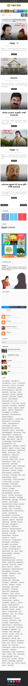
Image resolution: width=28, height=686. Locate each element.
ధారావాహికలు (4, 501)
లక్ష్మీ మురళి (18, 609)
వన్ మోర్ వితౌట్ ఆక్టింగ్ (6, 616)
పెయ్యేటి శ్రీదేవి (13, 522)
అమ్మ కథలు (4, 398)
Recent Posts (14, 307)
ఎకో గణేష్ (4, 423)
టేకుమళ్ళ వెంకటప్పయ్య (6, 477)
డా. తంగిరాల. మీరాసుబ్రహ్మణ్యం (18, 479)
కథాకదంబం (12, 430)
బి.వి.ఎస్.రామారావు (14, 544)
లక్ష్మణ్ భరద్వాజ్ (5, 609)
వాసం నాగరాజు (17, 618)
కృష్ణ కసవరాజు (5, 448)
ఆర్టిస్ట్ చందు (16, 407)
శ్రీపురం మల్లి (14, 638)
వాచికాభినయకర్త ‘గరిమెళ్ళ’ (7, 618)
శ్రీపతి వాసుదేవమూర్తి (6, 638)
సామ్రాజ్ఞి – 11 (14, 150)
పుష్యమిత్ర (21, 517)
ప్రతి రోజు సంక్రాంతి (5, 530)
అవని (15, 401)
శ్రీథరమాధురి (16, 636)
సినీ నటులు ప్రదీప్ (5, 180)
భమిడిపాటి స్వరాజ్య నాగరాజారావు (8, 560)
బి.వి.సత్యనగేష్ (13, 546)
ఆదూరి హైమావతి (13, 405)
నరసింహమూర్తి (21, 504)
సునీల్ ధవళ (4, 660)
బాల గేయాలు (13, 537)
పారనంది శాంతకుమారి (6, 515)
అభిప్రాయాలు (20, 396)
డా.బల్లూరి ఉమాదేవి (16, 486)
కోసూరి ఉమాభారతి (11, 452)
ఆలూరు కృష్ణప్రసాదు (6, 412)
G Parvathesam (21, 383)
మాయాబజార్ (21, 582)
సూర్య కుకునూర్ (20, 660)
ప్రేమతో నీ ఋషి (21, 530)
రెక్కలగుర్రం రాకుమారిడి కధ (13, 604)
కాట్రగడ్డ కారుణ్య (11, 436)
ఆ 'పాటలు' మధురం (15, 403)
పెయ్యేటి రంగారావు (5, 522)
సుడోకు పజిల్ (20, 658)
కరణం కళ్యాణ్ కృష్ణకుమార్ (7, 432)
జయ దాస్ (11, 468)
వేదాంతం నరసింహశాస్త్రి (18, 624)
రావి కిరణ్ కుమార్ (5, 602)
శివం (21, 633)
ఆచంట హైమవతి (5, 405)
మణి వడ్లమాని (5, 573)
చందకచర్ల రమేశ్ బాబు (6, 461)
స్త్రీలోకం (8, 663)
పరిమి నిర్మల (4, 513)
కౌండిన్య (18, 452)
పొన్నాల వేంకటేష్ (5, 524)
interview (13, 385)
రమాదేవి (11, 593)
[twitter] (13, 1)
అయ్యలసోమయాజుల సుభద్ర (7, 401)
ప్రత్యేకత (9, 371)
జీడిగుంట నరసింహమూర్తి (6, 472)
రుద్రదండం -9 (20, 602)
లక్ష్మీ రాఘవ (4, 611)
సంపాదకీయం (4, 645)
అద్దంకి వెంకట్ (12, 394)
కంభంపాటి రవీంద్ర (5, 430)
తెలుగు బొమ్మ (10, 495)
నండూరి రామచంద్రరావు (13, 501)
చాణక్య (18, 461)
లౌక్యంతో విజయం (5, 613)
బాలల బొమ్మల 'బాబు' (6, 539)
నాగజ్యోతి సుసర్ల (11, 506)
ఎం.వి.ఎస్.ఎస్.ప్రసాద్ (16, 421)
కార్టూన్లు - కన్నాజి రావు (11, 439)
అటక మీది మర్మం (5, 394)
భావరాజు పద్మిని (5, 564)
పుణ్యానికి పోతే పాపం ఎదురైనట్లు (13, 354)
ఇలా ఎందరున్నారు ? (15, 412)
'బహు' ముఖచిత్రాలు (6, 380)
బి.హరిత (19, 546)
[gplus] (14, 1)
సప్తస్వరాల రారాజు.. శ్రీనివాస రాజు (18, 647)
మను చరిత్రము (5, 575)
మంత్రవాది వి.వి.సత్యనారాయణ (17, 569)
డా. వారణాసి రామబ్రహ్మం (6, 481)
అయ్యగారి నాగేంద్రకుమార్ (13, 398)
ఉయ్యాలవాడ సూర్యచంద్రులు (7, 416)
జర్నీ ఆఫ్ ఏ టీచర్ (5, 470)
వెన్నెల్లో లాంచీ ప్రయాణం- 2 (7, 624)
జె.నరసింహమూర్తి (14, 474)
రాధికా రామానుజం (12, 598)
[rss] (16, 1)
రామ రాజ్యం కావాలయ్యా (6, 600)
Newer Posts (4, 205)
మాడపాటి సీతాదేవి (13, 582)
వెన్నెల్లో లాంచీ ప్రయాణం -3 (15, 622)
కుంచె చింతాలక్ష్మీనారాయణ (7, 443)
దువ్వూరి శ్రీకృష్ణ (20, 497)
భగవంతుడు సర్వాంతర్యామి (7, 553)
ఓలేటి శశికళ (14, 425)
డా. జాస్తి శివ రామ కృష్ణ (6, 479)
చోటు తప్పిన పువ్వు (21, 466)
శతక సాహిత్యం (5, 631)
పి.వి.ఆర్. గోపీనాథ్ (5, 517)
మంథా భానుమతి (16, 571)
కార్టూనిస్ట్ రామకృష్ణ (18, 436)
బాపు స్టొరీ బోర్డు (15, 535)
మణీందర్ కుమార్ (12, 573)
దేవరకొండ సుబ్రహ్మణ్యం (6, 499)
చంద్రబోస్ (14, 461)
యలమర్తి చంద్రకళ (14, 589)
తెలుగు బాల (4, 495)
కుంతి (14, 443)
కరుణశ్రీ (23, 432)
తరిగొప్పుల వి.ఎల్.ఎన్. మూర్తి (7, 490)
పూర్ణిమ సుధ (12, 519)
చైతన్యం (14, 466)
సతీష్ (10, 645)
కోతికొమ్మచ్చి (4, 452)
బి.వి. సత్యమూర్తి (5, 544)
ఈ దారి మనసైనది (5, 414)
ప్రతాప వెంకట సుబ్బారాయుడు (15, 528)
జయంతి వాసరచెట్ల (18, 468)
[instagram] (19, 682)
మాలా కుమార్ (4, 584)
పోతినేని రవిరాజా (15, 526)
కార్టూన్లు (3, 439)
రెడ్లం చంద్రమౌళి (5, 607)
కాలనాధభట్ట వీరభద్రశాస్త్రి (6, 441)
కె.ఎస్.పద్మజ (17, 448)
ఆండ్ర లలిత (23, 403)
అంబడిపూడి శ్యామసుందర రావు (8, 389)
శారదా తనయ (4, 633)
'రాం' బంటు (14, 383)
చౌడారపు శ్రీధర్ (5, 468)
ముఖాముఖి (18, 584)
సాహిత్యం (4, 654)
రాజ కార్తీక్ (21, 595)
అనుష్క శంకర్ (5, 396)
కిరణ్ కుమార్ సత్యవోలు (17, 441)
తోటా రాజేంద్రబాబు (18, 495)
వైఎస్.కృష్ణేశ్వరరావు (6, 629)
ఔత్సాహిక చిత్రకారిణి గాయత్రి (7, 427)
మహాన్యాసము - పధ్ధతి (6, 580)
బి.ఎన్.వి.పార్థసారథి (6, 542)
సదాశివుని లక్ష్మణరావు (6, 647)
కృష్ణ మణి (11, 448)
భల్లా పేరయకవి (19, 560)
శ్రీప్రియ (19, 638)
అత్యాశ (9, 365)
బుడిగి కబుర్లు (4, 548)
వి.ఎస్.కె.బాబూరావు (13, 620)
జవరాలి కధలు (13, 470)
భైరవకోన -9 (17, 566)
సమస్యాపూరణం (13, 649)
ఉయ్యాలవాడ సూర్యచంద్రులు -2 (8, 419)
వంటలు (11, 613)
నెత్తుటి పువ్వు (4, 508)
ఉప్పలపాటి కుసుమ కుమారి (16, 414)
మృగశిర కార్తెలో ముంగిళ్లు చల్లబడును (14, 349)
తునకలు (16, 490)
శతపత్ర (10, 631)
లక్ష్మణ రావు (21, 607)
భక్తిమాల (21, 551)
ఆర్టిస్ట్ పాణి (22, 407)
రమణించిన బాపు (5, 593)
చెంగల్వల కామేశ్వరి (5, 463)
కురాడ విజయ (22, 445)
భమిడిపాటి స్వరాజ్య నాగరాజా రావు (8, 557)
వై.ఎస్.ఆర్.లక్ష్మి (19, 627)
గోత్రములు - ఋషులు (14, 459)
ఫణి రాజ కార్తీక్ (12, 533)
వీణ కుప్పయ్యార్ (5, 622)
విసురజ (19, 620)
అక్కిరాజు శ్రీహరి (5, 392)
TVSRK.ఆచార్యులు (5, 385)
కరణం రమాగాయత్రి (17, 432)
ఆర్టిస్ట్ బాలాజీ (10, 410)
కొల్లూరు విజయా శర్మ (21, 450)
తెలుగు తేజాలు (17, 492)
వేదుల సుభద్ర (4, 627)
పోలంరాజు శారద (5, 528)
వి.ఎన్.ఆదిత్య (4, 620)
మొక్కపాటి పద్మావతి (6, 586)
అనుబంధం (13, 78)
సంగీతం (8, 642)
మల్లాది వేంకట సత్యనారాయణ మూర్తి (9, 577)
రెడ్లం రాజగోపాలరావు (13, 607)
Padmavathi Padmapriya (11, 326)
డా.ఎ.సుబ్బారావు (16, 481)
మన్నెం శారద (11, 575)
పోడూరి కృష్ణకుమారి (13, 524)
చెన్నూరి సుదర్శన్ (14, 463)
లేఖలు (20, 611)
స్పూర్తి (13, 663)
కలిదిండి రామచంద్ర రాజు (6, 434)
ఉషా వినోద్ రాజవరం (19, 419)
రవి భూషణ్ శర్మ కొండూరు (13, 595)
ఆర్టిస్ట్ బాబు (4, 410)
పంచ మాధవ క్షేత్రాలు (17, 508)
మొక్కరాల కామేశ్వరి (15, 586)
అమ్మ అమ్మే (10, 360)
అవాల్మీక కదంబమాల (6, 403)
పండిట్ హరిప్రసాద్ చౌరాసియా (7, 510)
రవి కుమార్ (4, 595)
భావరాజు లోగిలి (13, 564)
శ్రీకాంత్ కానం (10, 636)
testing (4, 387)
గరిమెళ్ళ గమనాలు (15, 454)
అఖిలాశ (19, 392)
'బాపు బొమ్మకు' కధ (15, 380)
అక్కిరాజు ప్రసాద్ (19, 389)
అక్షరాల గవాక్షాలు (13, 392)
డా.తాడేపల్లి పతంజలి (14, 483)
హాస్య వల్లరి (23, 663)
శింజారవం (17, 633)
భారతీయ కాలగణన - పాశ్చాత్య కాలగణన (15, 562)
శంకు (19, 629)
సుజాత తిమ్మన (14, 658)
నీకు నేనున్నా (18, 506)
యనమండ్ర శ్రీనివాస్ (5, 589)
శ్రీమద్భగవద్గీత (4, 640)
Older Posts (23, 205)
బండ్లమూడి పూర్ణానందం (6, 535)
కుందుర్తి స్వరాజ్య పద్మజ (6, 445)
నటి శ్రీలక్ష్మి (15, 504)
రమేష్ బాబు (17, 593)
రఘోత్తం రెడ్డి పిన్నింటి (14, 591)
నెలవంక (10, 508)
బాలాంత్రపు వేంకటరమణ (16, 539)
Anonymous (8, 310)
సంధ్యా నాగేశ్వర (20, 642)
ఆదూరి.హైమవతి (21, 405)
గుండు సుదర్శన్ (5, 457)
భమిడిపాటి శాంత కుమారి (6, 555)
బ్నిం (12, 551)
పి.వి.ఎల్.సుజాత (14, 517)
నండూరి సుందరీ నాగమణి (7, 504)
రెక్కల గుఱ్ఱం (4, 604)
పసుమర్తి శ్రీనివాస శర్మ (13, 513)
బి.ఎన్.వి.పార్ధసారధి (15, 542)
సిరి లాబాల (16, 656)
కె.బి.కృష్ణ (23, 448)
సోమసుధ (4, 663)
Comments (6, 307)
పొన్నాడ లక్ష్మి (20, 522)
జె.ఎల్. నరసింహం (5, 474)
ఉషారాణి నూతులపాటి (6, 421)
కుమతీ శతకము (15, 445)
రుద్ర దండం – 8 (13, 602)
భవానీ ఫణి (4, 562)
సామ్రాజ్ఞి (3, 38)
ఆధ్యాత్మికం (4, 407)
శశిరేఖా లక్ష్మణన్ (17, 631)
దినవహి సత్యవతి (12, 497)
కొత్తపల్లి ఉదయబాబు (12, 450)
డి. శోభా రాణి (4, 488)
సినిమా (14, 654)
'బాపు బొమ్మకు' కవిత (6, 383)
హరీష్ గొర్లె (17, 663)
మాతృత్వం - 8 (5, 265)
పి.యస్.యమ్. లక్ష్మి (15, 515)
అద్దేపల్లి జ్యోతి (19, 394)
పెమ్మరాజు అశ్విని (19, 519)
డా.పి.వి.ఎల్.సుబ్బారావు (6, 486)
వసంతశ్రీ (14, 616)
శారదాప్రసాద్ (11, 633)
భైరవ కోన (4, 566)
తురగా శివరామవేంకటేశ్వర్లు (7, 492)
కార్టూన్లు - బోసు (19, 439)
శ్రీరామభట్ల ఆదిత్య (20, 640)
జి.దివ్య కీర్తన (20, 470)
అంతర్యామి (19, 387)
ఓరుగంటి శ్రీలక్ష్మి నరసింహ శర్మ (13, 423)
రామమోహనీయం (16, 600)
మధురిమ (19, 573)
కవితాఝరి (4, 436)
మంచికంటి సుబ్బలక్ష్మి (6, 569)
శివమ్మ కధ (4, 636)
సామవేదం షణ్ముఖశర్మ (6, 651)
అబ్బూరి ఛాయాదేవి (12, 396)
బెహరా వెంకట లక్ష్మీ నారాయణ (14, 548)
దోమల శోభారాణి (22, 499)
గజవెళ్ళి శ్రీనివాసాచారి (6, 454)
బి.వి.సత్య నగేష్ (5, 546)
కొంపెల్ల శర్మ (4, 450)
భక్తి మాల (16, 551)
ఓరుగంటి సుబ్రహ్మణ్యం (6, 425)
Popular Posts (22, 307)
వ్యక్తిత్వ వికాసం (14, 629)
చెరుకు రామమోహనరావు (6, 466)
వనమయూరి (20, 613)
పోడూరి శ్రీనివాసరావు (6, 526)
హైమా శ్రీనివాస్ (11, 665)
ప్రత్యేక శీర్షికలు (13, 530)
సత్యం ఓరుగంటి (15, 645)
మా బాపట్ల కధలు (5, 73)
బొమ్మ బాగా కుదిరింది (6, 551)
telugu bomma (20, 385)
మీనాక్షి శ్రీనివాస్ (12, 584)
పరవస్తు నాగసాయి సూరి (19, 510)
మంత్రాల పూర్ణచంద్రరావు (6, 571)
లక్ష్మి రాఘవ (12, 609)
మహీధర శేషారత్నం (15, 580)
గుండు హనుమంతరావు (14, 457)
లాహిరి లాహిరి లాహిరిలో (12, 611)
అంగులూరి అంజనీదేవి (11, 387)
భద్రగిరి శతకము (17, 553)
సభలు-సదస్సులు (5, 649)
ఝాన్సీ (24, 474)
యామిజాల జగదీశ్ (5, 591)
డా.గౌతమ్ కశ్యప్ (5, 483)
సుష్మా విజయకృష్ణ (12, 660)
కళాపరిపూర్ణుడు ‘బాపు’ (17, 434)
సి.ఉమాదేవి (9, 654)
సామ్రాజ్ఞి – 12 (14, 43)
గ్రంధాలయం (22, 459)
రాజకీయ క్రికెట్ (4, 598)
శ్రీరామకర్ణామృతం (12, 640)
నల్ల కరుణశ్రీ (4, 506)
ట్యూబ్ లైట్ (15, 477)
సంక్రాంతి (3, 642)
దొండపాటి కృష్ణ (15, 499)
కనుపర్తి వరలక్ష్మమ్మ (19, 430)
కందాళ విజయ (17, 427)
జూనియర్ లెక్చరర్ (16, 472)
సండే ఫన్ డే (13, 642)
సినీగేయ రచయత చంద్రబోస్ (6, 108)
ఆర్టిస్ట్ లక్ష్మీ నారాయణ (19, 410)
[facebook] (11, 1)
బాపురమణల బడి (5, 537)
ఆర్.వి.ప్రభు (10, 407)
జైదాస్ (20, 474)
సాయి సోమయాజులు (20, 651)
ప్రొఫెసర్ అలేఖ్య (5, 533)
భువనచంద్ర (20, 564)
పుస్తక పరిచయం (5, 519)
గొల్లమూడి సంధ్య (5, 459)
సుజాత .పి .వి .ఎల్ (6, 658)
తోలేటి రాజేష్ (4, 497)
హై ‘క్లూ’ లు (4, 665)
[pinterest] (16, 682)
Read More (14, 54)
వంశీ (16, 613)
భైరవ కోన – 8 (10, 566)
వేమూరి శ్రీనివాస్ (12, 627)
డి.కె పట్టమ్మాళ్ (11, 488)
